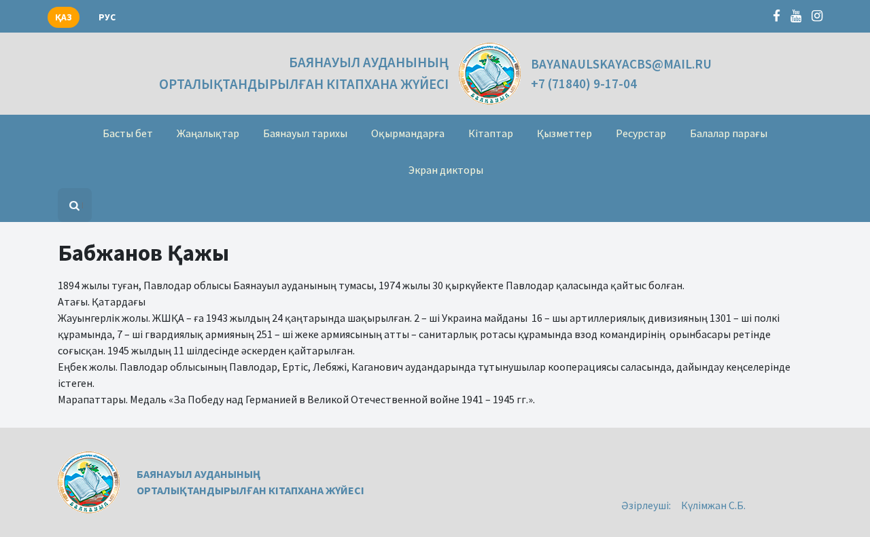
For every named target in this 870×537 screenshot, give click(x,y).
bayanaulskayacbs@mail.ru (621, 64)
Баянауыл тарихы (305, 133)
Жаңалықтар (208, 133)
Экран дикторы (445, 170)
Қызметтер (564, 133)
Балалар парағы (728, 133)
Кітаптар (490, 133)
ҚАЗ (63, 17)
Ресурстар (641, 133)
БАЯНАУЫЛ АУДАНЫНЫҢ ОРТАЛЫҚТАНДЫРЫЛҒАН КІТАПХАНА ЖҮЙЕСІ (304, 73)
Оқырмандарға (408, 133)
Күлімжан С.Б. (713, 505)
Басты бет (128, 133)
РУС (107, 17)
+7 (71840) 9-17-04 (584, 83)
